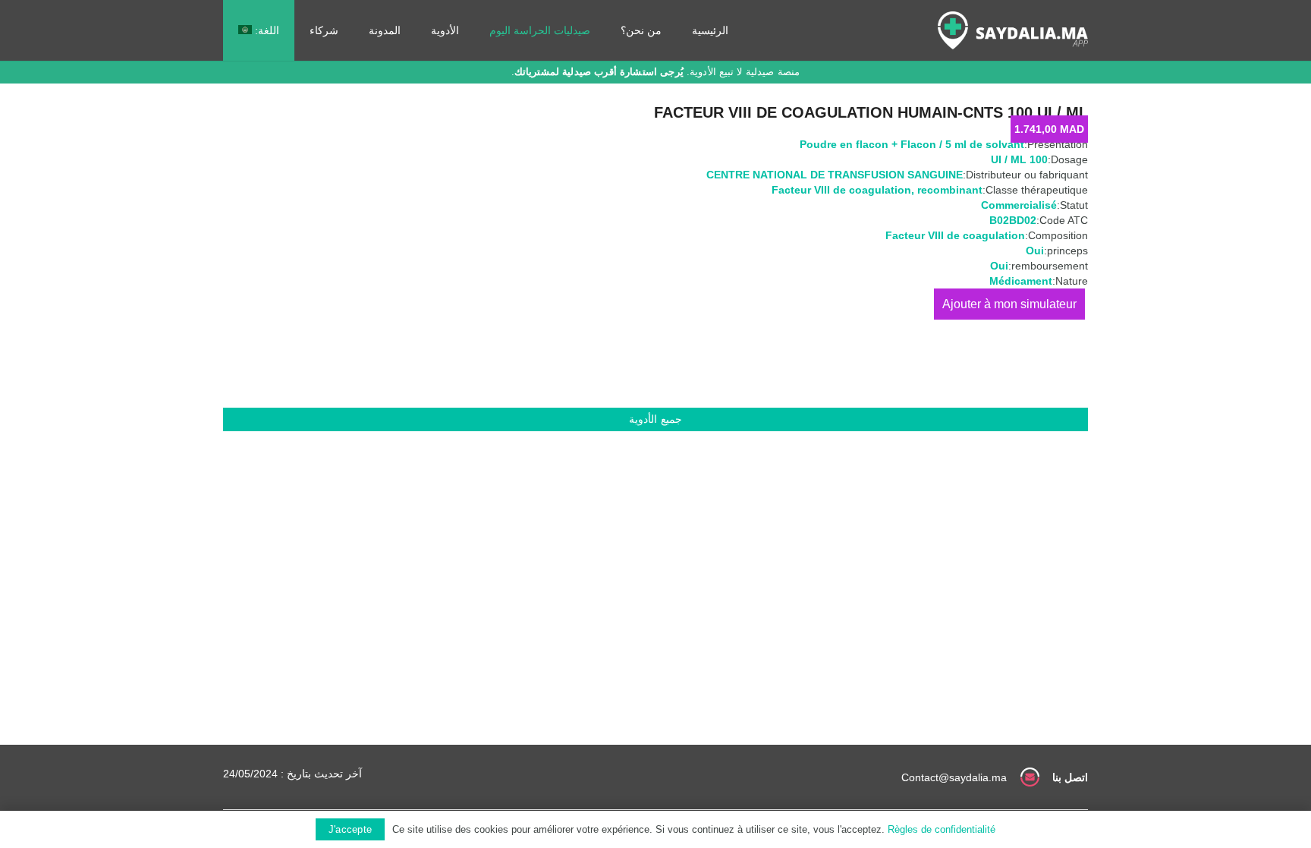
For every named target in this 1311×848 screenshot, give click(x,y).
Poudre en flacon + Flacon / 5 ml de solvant (912, 144)
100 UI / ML (1019, 159)
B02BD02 (1012, 220)
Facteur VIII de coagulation (841, 190)
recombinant (949, 190)
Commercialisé (1019, 205)
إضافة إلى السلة (1009, 304)
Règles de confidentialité (941, 829)
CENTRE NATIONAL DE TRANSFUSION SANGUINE (834, 175)
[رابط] (1013, 30)
